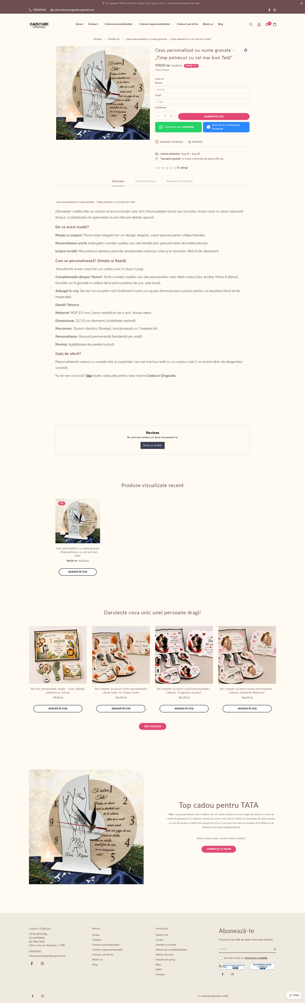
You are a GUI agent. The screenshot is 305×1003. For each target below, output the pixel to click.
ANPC (159, 969)
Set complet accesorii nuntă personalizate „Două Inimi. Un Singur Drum (121, 690)
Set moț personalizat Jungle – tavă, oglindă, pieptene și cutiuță (58, 690)
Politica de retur (165, 955)
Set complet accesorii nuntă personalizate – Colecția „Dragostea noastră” (184, 690)
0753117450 (35, 951)
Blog (220, 24)
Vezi (89, 376)
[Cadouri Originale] (39, 24)
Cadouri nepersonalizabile (154, 24)
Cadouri (92, 24)
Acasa (79, 24)
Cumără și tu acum (219, 849)
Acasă (97, 39)
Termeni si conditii (166, 945)
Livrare (159, 940)
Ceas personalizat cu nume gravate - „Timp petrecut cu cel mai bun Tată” (77, 552)
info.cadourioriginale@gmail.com (47, 956)
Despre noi (162, 935)
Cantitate (160, 107)
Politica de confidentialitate (171, 950)
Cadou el (113, 39)
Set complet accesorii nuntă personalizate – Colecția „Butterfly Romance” (247, 690)
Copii (158, 95)
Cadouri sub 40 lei (187, 24)
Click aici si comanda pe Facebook (226, 127)
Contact (160, 974)
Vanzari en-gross (165, 959)
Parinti (158, 83)
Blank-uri (208, 24)
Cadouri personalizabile (118, 24)
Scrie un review (152, 445)
